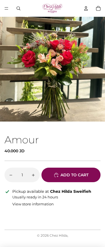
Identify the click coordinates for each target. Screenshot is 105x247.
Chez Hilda (58, 235)
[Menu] (6, 8)
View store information (33, 204)
